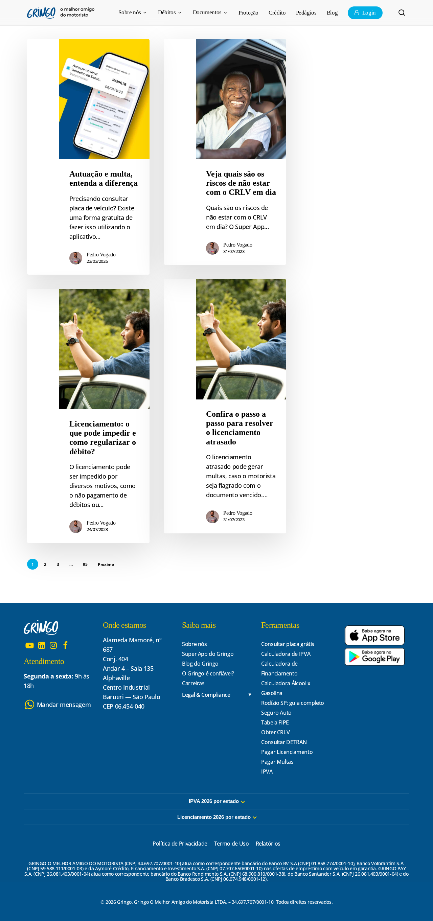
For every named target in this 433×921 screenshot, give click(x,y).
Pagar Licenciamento (287, 752)
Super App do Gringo (207, 654)
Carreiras (193, 683)
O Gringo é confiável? (208, 673)
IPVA (267, 771)
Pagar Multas (277, 761)
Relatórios (268, 843)
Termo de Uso (231, 843)
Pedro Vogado (101, 254)
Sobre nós (194, 644)
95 (85, 564)
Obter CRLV (275, 732)
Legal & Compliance (206, 695)
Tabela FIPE (275, 722)
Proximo (106, 564)
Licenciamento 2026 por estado (214, 817)
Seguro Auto (276, 712)
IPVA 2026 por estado (214, 801)
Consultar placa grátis (287, 644)
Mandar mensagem (64, 704)
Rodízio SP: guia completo (292, 703)
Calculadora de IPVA (285, 654)
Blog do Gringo (200, 663)
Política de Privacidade (180, 843)
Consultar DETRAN (283, 742)
